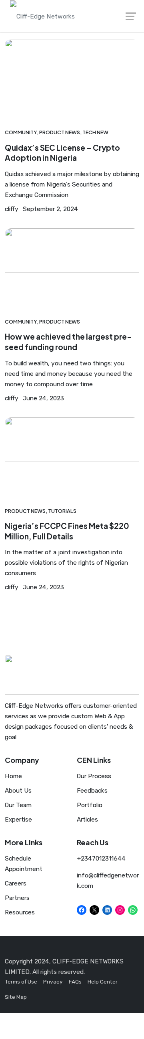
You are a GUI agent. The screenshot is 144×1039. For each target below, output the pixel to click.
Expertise (18, 819)
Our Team (18, 805)
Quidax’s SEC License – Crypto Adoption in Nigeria (62, 153)
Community (21, 132)
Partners (17, 898)
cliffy (11, 209)
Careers (15, 883)
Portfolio (89, 805)
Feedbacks (92, 790)
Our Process (94, 776)
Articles (87, 819)
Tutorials (62, 511)
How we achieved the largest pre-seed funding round (68, 342)
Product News (59, 132)
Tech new (95, 132)
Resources (20, 912)
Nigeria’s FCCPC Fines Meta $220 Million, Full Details (67, 531)
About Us (18, 790)
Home (13, 776)
